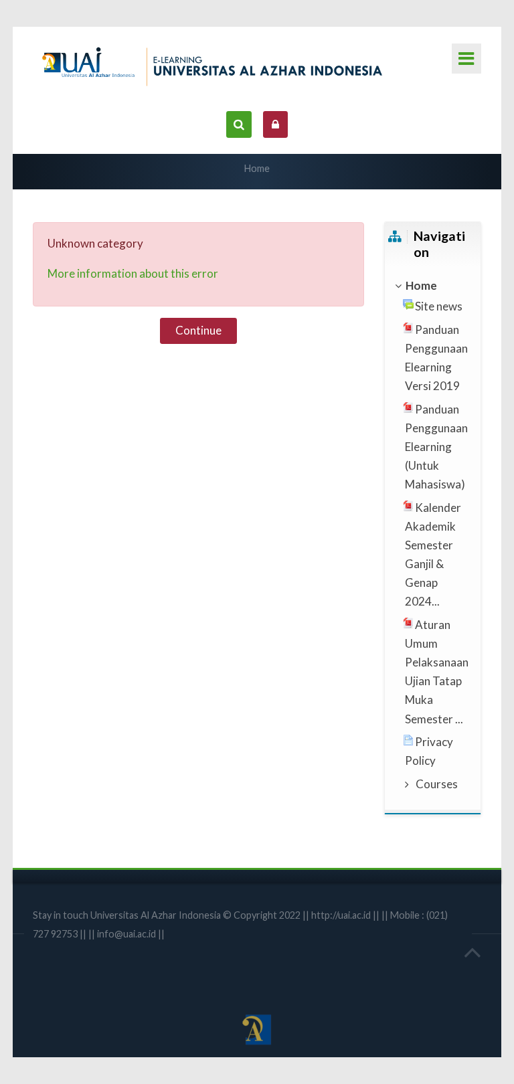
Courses (437, 784)
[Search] (238, 124)
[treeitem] (432, 285)
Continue (198, 330)
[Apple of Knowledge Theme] (217, 64)
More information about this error (133, 273)
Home (257, 168)
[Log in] (275, 124)
